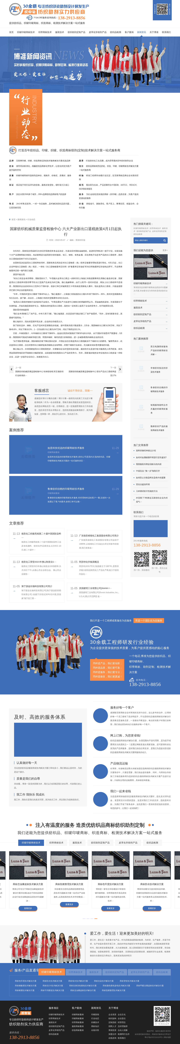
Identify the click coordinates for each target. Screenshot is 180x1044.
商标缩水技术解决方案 (110, 884)
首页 (11, 32)
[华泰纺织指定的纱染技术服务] (141, 370)
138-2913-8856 (71, 18)
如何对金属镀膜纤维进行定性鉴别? (151, 457)
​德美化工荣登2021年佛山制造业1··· (38, 562)
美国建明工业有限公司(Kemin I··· (95, 588)
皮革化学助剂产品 (98, 32)
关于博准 (154, 32)
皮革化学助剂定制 (159, 231)
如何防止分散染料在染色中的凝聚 (150, 478)
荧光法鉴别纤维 (143, 484)
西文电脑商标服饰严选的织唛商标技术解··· (159, 350)
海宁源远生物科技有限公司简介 (36, 586)
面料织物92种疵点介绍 (146, 451)
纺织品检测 (115, 32)
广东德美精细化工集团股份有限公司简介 (99, 535)
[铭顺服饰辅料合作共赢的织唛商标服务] (141, 409)
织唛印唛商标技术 (26, 32)
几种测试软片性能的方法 (147, 491)
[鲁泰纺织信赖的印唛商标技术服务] (29, 495)
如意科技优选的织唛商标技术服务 (66, 448)
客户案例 (129, 32)
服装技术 (59, 32)
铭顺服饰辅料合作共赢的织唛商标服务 (159, 409)
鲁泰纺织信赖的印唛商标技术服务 (66, 489)
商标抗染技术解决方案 (152, 884)
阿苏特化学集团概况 (89, 562)
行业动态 (31, 219)
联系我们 (166, 32)
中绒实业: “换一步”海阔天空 (148, 471)
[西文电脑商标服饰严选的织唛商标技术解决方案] (141, 350)
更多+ (165, 250)
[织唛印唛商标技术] (151, 267)
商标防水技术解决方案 (69, 884)
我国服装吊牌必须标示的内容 (149, 464)
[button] (84, 918)
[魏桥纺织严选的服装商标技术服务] (141, 428)
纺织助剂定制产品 (76, 32)
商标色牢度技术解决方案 (28, 884)
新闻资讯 (141, 32)
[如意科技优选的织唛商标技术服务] (29, 454)
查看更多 (28, 908)
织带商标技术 (45, 32)
